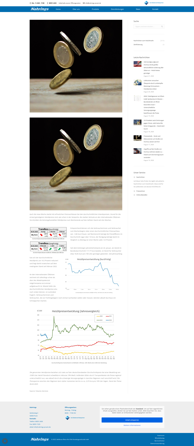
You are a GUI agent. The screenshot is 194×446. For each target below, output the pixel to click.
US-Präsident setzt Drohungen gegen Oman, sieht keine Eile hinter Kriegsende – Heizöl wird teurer (154, 124)
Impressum (160, 435)
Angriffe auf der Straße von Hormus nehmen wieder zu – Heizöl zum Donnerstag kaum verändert (153, 153)
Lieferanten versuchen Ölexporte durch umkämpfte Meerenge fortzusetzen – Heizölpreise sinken (153, 84)
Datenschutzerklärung (157, 443)
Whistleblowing (159, 438)
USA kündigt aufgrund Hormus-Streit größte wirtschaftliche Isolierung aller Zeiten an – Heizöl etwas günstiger (153, 67)
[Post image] (137, 64)
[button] (5, 441)
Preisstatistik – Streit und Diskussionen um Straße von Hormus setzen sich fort (153, 139)
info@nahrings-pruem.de (93, 3)
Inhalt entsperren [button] (132, 420)
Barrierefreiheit (159, 441)
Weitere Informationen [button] (132, 425)
